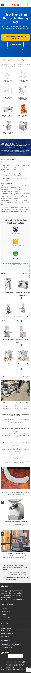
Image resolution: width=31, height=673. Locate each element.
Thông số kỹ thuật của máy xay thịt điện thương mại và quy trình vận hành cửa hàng (15, 429)
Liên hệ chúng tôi (5, 611)
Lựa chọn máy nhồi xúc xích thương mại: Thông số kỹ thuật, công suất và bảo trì (15, 415)
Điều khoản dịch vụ (6, 619)
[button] (2, 5)
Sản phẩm (3, 614)
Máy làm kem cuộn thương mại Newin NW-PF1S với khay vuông (7, 365)
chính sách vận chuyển (7, 633)
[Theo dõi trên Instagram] (5, 645)
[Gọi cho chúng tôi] (13, 645)
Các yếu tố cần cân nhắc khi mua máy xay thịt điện (15, 521)
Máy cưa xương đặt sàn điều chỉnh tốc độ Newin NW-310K (22, 317)
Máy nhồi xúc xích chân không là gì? (15, 457)
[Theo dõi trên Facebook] (2, 645)
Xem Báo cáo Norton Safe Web (5, 653)
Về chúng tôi (4, 608)
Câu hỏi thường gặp (6, 617)
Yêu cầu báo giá (5, 636)
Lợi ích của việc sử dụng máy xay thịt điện (15, 553)
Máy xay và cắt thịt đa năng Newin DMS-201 (7, 293)
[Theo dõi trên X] (7, 645)
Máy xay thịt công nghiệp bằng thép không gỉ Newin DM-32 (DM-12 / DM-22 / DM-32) (23, 294)
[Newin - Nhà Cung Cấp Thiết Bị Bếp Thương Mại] (15, 4)
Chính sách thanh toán (7, 631)
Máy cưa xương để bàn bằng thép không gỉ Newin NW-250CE (22, 341)
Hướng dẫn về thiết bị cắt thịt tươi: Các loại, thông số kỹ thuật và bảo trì (15, 443)
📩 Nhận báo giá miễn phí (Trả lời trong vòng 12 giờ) (15, 37)
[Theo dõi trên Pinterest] (15, 645)
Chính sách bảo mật (6, 628)
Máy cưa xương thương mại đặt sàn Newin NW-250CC (7, 340)
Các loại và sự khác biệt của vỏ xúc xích (15, 490)
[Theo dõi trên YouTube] (18, 645)
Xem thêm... (26, 273)
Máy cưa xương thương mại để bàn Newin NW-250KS (8, 317)
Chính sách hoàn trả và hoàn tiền (16, 665)
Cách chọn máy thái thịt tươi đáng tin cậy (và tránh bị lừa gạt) (15, 403)
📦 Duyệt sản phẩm (15, 44)
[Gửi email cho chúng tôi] (10, 645)
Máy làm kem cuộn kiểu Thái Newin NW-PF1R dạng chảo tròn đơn (22, 365)
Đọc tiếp (3, 297)
